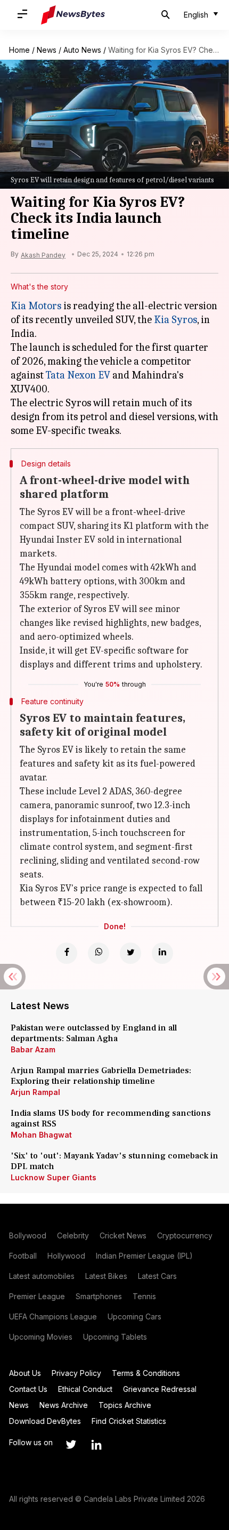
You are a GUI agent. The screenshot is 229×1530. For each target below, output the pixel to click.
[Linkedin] (162, 953)
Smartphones (99, 1296)
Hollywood (66, 1255)
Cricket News (123, 1235)
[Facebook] (66, 953)
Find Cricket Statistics (129, 1421)
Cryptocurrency (184, 1235)
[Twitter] (130, 953)
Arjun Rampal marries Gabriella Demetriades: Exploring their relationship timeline (101, 1075)
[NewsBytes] (73, 15)
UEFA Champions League (53, 1316)
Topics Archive (125, 1405)
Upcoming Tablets (115, 1336)
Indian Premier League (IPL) (144, 1255)
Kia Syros (175, 319)
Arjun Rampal (35, 1092)
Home (19, 49)
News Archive (63, 1405)
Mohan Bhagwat (41, 1134)
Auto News (82, 49)
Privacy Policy (76, 1373)
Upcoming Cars (134, 1316)
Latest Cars (157, 1276)
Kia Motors (36, 306)
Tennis (144, 1296)
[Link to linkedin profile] (96, 1444)
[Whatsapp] (98, 953)
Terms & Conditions (146, 1373)
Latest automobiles (42, 1276)
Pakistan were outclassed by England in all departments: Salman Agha (94, 1033)
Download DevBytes (45, 1421)
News (46, 49)
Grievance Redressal (160, 1389)
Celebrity (73, 1235)
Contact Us (28, 1389)
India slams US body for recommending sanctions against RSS (111, 1118)
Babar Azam (33, 1049)
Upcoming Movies (40, 1336)
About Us (25, 1373)
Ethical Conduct (85, 1389)
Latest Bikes (106, 1276)
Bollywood (27, 1235)
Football (23, 1255)
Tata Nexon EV (78, 375)
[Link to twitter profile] (71, 1444)
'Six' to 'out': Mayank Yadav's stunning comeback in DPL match (114, 1161)
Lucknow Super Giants (53, 1177)
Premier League (37, 1296)
